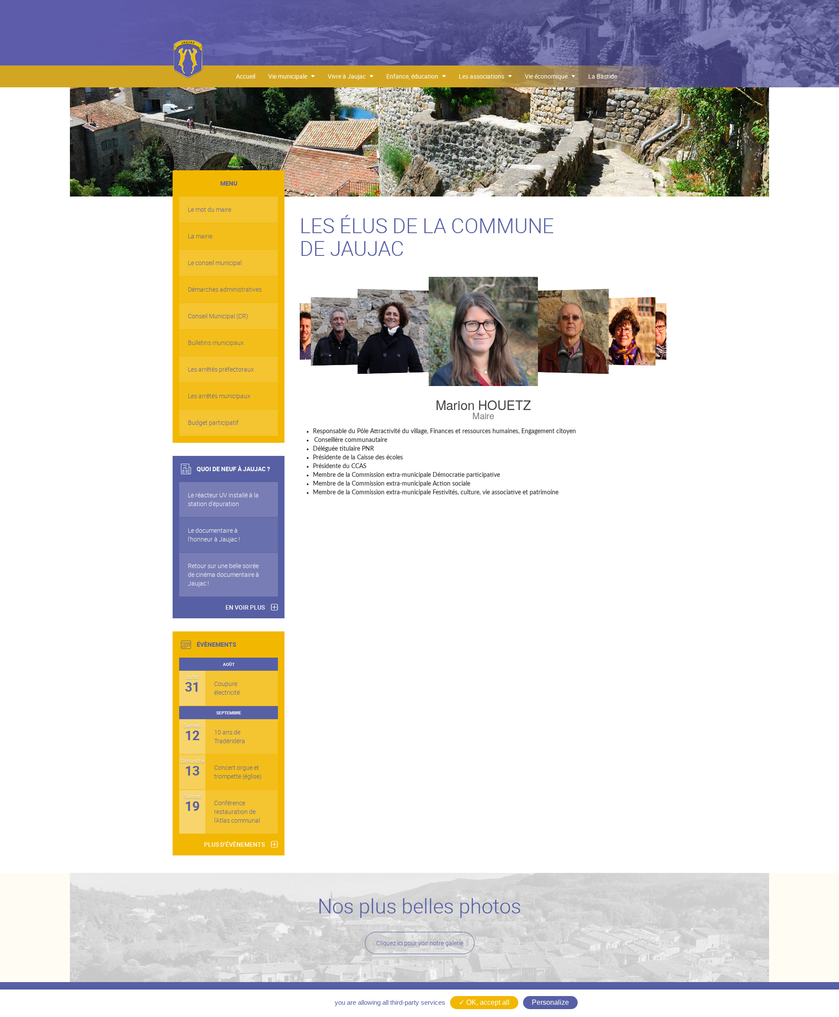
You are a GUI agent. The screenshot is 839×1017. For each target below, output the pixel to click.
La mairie (200, 236)
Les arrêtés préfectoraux (221, 369)
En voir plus (245, 607)
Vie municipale (289, 76)
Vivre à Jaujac (349, 76)
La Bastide (602, 76)
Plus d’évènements (234, 844)
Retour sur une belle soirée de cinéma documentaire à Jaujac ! (223, 574)
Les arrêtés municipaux (219, 396)
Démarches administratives (225, 289)
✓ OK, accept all (484, 1002)
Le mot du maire (209, 209)
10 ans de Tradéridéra (229, 736)
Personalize (550, 1002)
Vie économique (548, 76)
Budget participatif (213, 422)
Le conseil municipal (215, 263)
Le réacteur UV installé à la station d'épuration (223, 499)
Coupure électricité (227, 687)
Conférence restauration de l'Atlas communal (237, 811)
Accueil (245, 76)
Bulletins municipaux (216, 342)
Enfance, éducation (414, 76)
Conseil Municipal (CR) (218, 316)
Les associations (483, 76)
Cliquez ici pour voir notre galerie (419, 943)
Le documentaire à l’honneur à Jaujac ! (214, 534)
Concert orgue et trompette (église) (238, 771)
